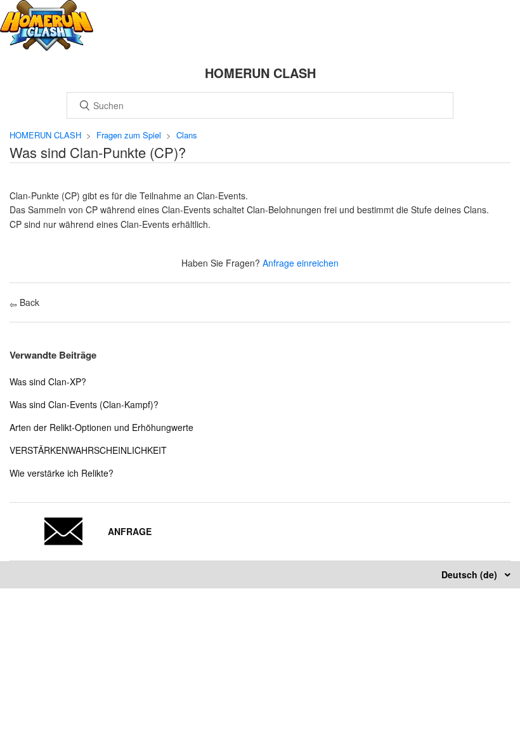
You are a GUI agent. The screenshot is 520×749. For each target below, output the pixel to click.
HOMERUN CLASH (45, 135)
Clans (186, 135)
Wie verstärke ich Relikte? (62, 473)
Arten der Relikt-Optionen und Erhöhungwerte (101, 427)
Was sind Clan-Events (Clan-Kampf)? (84, 404)
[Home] (46, 47)
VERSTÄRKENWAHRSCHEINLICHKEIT (88, 450)
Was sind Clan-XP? (48, 381)
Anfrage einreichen (301, 262)
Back (28, 302)
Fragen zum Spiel (128, 135)
